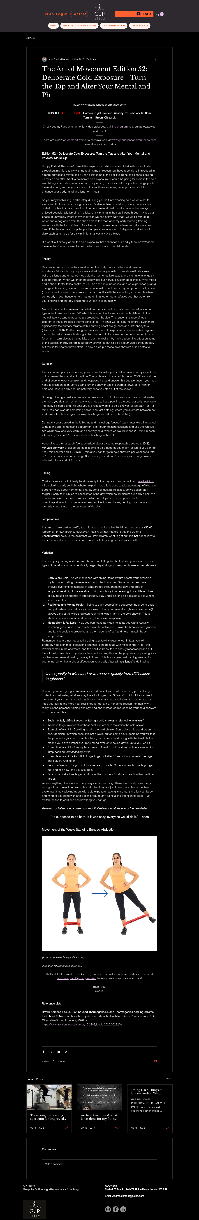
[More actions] (155, 59)
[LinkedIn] (123, 1209)
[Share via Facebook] (43, 1051)
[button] (159, 14)
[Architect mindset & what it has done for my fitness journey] (99, 1097)
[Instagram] (108, 1209)
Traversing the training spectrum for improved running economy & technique (47, 1117)
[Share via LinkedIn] (58, 1051)
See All (169, 1078)
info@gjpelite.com (133, 1195)
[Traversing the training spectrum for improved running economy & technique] (49, 1097)
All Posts (30, 38)
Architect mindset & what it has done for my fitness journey (99, 1117)
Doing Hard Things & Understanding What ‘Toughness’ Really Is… (147, 1091)
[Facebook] (116, 1209)
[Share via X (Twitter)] (51, 1051)
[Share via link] (66, 1051)
